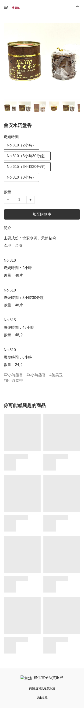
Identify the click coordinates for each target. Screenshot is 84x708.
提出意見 (42, 697)
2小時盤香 (14, 375)
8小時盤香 (14, 381)
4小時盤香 (37, 375)
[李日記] (16, 7)
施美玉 (57, 375)
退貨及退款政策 (45, 688)
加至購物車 (42, 214)
